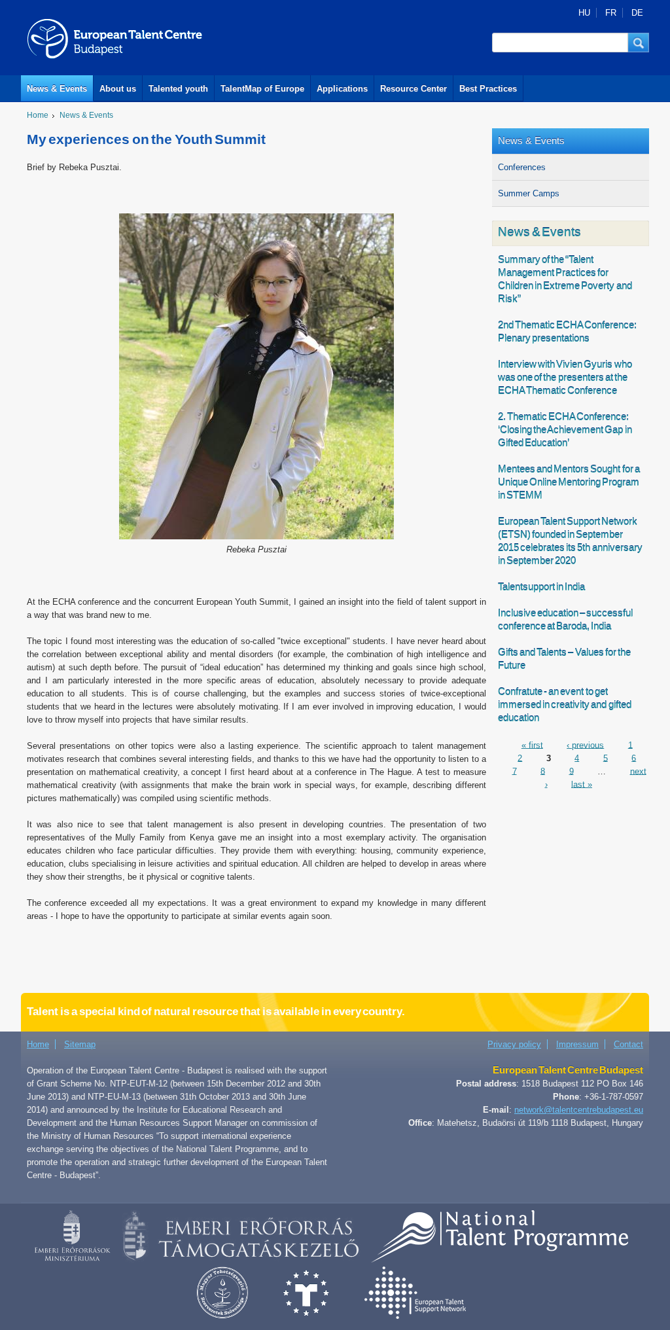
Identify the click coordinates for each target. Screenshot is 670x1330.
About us (117, 89)
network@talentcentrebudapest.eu (578, 1110)
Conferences (522, 167)
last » (581, 784)
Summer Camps (528, 193)
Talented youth (178, 89)
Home (37, 115)
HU (584, 13)
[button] (638, 42)
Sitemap (80, 1044)
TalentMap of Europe (262, 89)
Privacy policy (514, 1044)
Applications (342, 89)
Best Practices (488, 89)
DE (637, 13)
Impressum (577, 1044)
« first (532, 744)
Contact (628, 1044)
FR (610, 13)
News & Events (57, 89)
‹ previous (585, 744)
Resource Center (413, 89)
